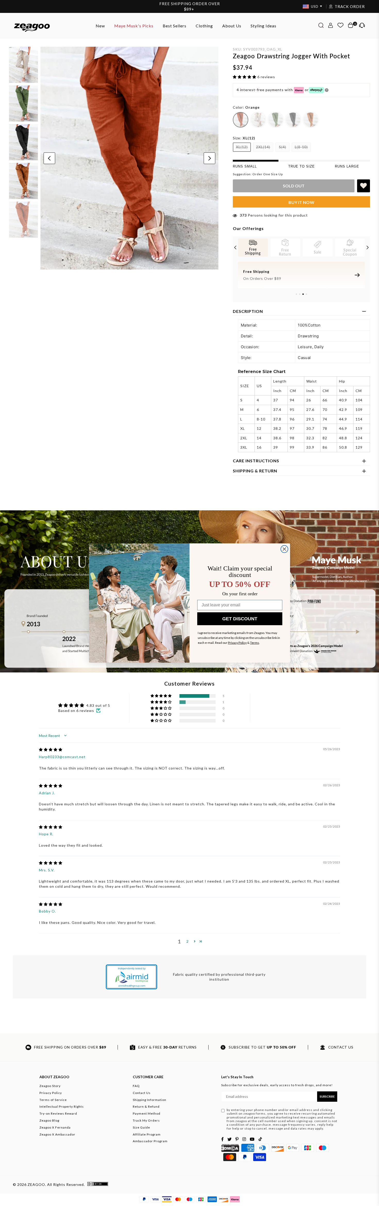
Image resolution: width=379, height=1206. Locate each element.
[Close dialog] (284, 549)
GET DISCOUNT (239, 618)
